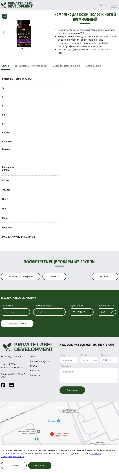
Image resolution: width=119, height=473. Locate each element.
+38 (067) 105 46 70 (11, 356)
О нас (33, 356)
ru (100, 4)
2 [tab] (25, 48)
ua (105, 4)
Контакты (35, 375)
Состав (5, 65)
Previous (4, 33)
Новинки (54, 276)
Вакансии (35, 370)
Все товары (105, 276)
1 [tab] (22, 48)
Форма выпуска (93, 65)
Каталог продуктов (40, 361)
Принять (39, 465)
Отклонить (13, 465)
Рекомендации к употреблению (31, 65)
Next (43, 33)
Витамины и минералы (20, 276)
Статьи (33, 365)
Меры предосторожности (66, 65)
